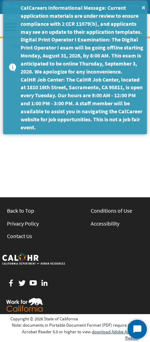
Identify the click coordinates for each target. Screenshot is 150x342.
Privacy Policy (23, 223)
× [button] (143, 7)
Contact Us (19, 236)
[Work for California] (24, 304)
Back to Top (20, 210)
